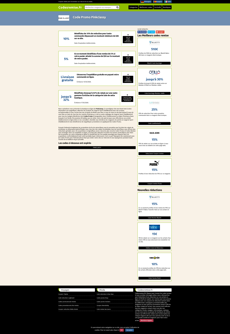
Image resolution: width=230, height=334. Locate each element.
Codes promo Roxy (102, 298)
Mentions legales (146, 320)
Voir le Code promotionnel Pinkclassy (127, 99)
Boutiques (167, 7)
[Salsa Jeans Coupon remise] (155, 133)
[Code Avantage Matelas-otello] (155, 73)
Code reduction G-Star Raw (105, 294)
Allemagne (147, 1)
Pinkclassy (97, 147)
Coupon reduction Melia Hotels (68, 309)
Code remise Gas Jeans (104, 309)
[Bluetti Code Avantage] (155, 43)
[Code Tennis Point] (155, 258)
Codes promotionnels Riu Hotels (68, 305)
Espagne (159, 1)
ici (121, 330)
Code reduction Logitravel (66, 298)
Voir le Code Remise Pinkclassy (128, 79)
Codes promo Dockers (103, 301)
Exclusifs (157, 7)
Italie (169, 1)
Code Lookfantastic (154, 123)
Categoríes (133, 7)
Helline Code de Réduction (154, 248)
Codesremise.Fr (70, 7)
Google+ (161, 32)
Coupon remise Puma (155, 184)
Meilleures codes (146, 7)
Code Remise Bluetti (154, 218)
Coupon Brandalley (103, 305)
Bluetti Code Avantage (154, 63)
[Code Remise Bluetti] (155, 197)
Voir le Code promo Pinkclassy (128, 40)
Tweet (152, 32)
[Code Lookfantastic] (155, 103)
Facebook (142, 32)
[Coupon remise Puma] (155, 163)
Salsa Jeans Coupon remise (155, 153)
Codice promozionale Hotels (67, 301)
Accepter (130, 330)
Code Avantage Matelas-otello (154, 93)
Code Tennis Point (155, 278)
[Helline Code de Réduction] (155, 227)
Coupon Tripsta (63, 294)
